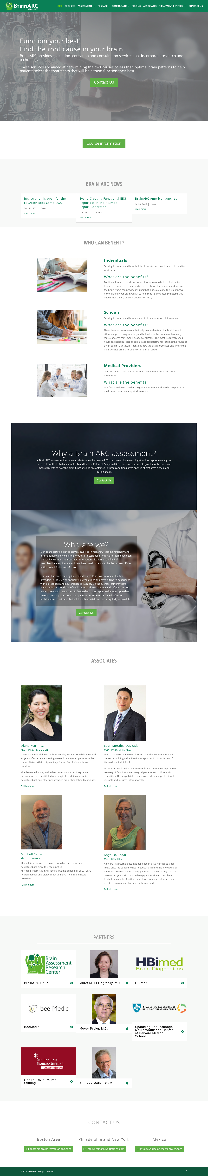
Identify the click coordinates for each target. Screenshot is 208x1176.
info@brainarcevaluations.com (105, 1149)
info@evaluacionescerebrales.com (161, 1149)
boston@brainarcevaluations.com (50, 1149)
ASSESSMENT (85, 6)
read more (29, 213)
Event (43, 208)
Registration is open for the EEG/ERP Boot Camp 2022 (45, 200)
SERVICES (70, 6)
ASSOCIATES (150, 6)
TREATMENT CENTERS (171, 6)
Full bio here (27, 786)
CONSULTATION (120, 6)
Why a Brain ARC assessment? (104, 453)
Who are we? (86, 544)
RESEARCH (103, 6)
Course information (104, 143)
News (153, 204)
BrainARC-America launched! (156, 198)
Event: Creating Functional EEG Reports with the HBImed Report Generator (102, 203)
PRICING (136, 6)
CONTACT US (196, 6)
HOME (59, 6)
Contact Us (104, 82)
